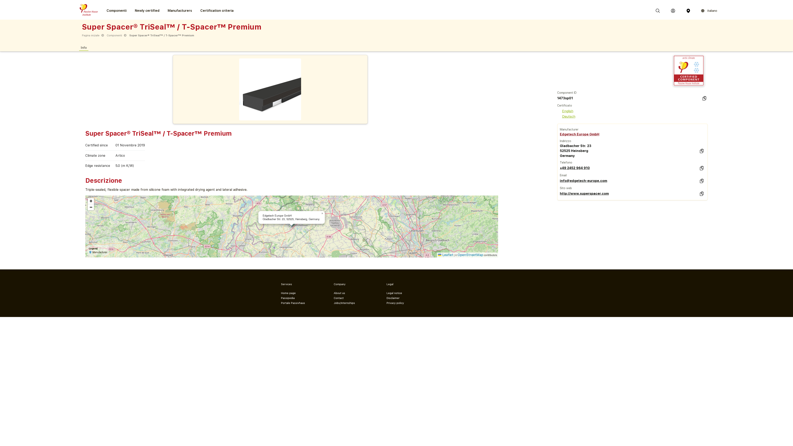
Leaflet (447, 255)
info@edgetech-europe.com (583, 181)
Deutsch (568, 117)
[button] (322, 213)
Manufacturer (569, 129)
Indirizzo (565, 141)
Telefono (566, 162)
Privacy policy (395, 303)
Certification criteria (217, 11)
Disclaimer (393, 298)
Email (563, 175)
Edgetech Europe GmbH (579, 134)
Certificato (564, 105)
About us (339, 293)
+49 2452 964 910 (575, 168)
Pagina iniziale (91, 35)
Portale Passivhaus (293, 303)
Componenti (114, 35)
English (567, 111)
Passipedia (288, 298)
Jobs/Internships (344, 303)
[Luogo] (688, 10)
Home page (288, 293)
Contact (339, 298)
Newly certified (147, 11)
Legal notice (394, 293)
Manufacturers (180, 11)
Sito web (566, 188)
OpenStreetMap (470, 255)
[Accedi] (673, 10)
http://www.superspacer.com (584, 194)
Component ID (567, 92)
